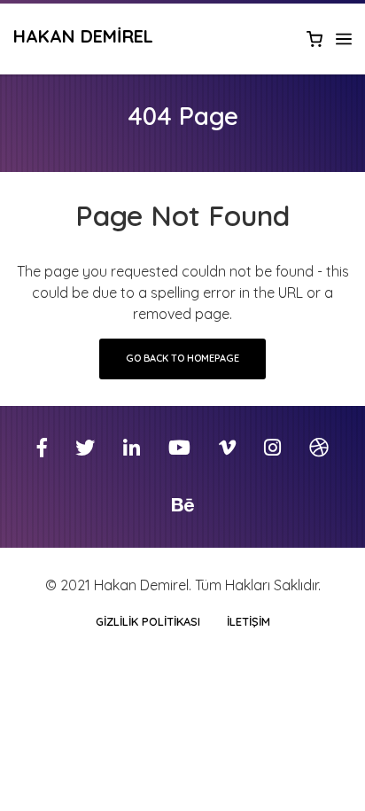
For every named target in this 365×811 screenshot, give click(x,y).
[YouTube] (179, 448)
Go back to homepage (182, 358)
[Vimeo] (227, 448)
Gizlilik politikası (148, 621)
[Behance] (183, 505)
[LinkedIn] (131, 448)
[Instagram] (272, 448)
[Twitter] (85, 448)
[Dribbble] (319, 448)
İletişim (248, 621)
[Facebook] (42, 448)
